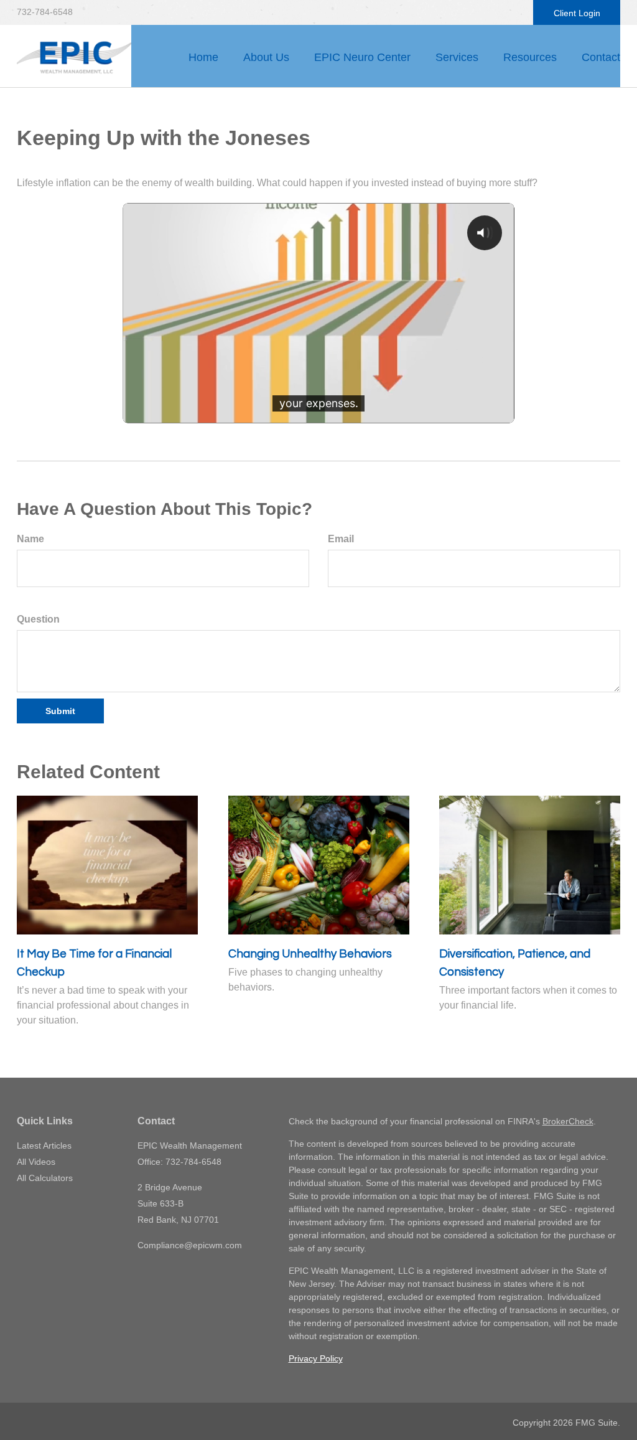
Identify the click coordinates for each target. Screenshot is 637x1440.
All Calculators (45, 1178)
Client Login (577, 13)
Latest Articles (44, 1146)
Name (30, 539)
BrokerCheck (567, 1121)
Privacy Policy (316, 1358)
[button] (266, 57)
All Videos (36, 1162)
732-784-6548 (45, 12)
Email (341, 539)
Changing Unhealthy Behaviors (310, 954)
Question (38, 619)
